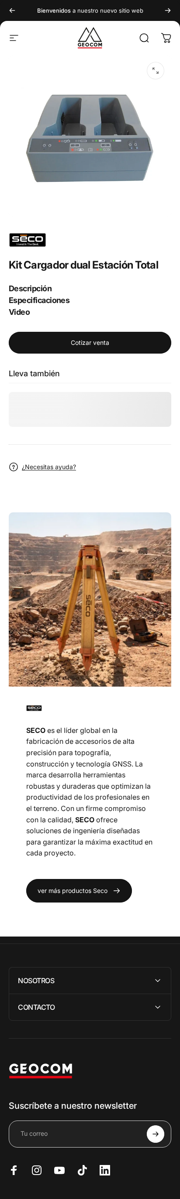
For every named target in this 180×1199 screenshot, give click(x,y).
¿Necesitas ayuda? (49, 466)
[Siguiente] (167, 10)
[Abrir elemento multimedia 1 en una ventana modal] (155, 70)
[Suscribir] (155, 1134)
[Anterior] (12, 10)
